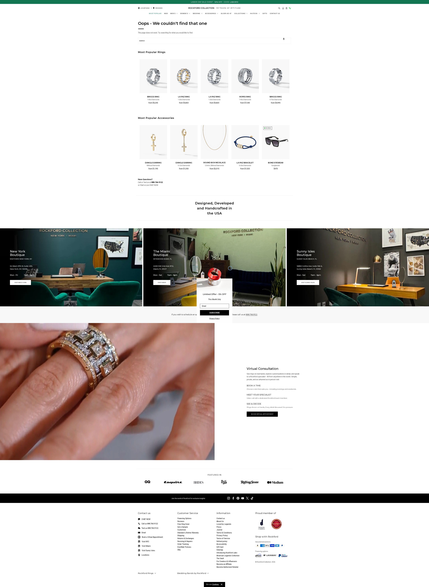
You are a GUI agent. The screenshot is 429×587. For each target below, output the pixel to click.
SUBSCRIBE (214, 313)
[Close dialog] (230, 268)
